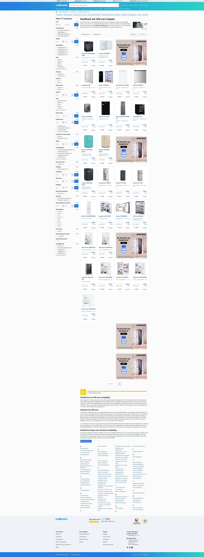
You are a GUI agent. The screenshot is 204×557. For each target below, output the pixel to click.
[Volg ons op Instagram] (130, 547)
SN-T (60, 213)
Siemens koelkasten (138, 470)
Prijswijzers (59, 536)
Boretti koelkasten (85, 471)
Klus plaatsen (123, 5)
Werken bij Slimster (108, 544)
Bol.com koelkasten (85, 469)
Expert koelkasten (85, 505)
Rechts (61, 164)
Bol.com (61, 246)
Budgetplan (62, 249)
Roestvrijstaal (62, 100)
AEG (60, 63)
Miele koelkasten (119, 500)
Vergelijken (59, 15)
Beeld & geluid (107, 9)
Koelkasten (74, 12)
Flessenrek (62, 157)
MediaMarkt (62, 253)
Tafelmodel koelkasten (139, 483)
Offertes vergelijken (61, 542)
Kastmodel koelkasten (103, 470)
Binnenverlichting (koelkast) (66, 150)
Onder (60, 87)
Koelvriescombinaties (107, 15)
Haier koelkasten (102, 451)
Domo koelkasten (84, 490)
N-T (59, 222)
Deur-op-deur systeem (64, 198)
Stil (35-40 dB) (62, 130)
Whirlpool (61, 67)
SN (59, 226)
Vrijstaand (61, 76)
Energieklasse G (63, 54)
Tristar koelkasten (137, 487)
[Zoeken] (117, 5)
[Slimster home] (62, 5)
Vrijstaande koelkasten (139, 493)
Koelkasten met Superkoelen (122, 446)
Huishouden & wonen (87, 9)
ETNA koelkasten (84, 501)
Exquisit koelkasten (85, 507)
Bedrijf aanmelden (134, 5)
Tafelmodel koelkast (64, 34)
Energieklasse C (63, 47)
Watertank (61, 193)
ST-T (60, 224)
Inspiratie (58, 534)
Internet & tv (127, 9)
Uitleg (77, 21)
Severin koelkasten (138, 468)
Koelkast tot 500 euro (84, 12)
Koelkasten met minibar (104, 503)
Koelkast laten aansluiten (104, 474)
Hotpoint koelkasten (103, 455)
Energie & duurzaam (61, 9)
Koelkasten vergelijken (121, 480)
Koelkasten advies (102, 478)
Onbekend (62, 126)
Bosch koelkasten (84, 473)
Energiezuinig (77, 15)
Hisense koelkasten (103, 453)
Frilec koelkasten (102, 446)
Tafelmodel (124, 15)
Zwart (60, 102)
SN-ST (60, 211)
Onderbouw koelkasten (139, 446)
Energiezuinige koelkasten (87, 499)
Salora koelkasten (137, 462)
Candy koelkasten (85, 481)
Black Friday (146, 15)
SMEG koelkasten (137, 476)
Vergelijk (85, 65)
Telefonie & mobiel (118, 9)
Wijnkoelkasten (133, 15)
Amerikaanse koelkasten (94, 15)
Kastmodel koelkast (64, 36)
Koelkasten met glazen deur (105, 491)
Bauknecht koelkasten (86, 460)
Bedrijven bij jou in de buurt (63, 544)
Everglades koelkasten (86, 503)
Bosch (60, 59)
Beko (60, 65)
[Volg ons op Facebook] (127, 547)
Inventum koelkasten (103, 465)
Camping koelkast (85, 479)
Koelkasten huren (102, 480)
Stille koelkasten (137, 478)
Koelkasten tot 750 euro (121, 478)
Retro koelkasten (137, 457)
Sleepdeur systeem (64, 200)
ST (59, 219)
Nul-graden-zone (63, 155)
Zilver (60, 106)
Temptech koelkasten (138, 485)
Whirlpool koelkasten (138, 498)
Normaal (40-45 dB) (64, 128)
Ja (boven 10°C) (63, 138)
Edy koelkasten (84, 495)
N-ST (60, 217)
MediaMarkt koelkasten (121, 497)
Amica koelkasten (85, 452)
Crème (60, 108)
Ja (59, 80)
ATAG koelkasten (84, 454)
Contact (81, 542)
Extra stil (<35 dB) (63, 131)
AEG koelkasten (84, 448)
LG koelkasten (119, 489)
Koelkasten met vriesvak (121, 457)
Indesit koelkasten (102, 463)
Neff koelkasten (119, 508)
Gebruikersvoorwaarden (62, 554)
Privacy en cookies (75, 554)
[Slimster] (57, 11)
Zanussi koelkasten (138, 507)
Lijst (134, 34)
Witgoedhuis (62, 251)
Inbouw (84, 15)
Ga (76, 24)
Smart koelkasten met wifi (139, 474)
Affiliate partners (83, 539)
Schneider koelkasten (138, 466)
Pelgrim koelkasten (138, 451)
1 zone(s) (61, 236)
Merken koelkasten (120, 499)
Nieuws (105, 542)
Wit (59, 104)
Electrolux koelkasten (86, 497)
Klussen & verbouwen (74, 9)
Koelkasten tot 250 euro (121, 476)
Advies (139, 15)
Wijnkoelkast (62, 32)
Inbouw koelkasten (103, 461)
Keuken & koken (98, 9)
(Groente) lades (63, 151)
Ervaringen (106, 539)
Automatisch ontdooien (65, 153)
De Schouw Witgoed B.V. (65, 247)
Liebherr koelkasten (120, 491)
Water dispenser (63, 169)
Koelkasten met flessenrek (105, 489)
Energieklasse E (63, 51)
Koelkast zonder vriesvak (104, 476)
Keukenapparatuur (64, 12)
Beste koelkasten (68, 15)
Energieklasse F (63, 53)
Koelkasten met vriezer (121, 459)
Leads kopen (82, 536)
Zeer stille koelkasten (138, 509)
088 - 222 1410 (132, 534)
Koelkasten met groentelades (105, 493)
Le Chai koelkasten (120, 487)
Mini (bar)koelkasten (120, 502)
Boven (60, 89)
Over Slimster (106, 536)
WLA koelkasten (137, 502)
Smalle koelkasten (137, 472)
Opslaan (93, 65)
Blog (57, 547)
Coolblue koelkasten (85, 485)
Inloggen (105, 534)
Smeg (60, 61)
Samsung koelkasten (138, 464)
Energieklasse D (63, 49)
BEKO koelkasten (84, 462)
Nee (60, 82)
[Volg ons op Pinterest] (132, 547)
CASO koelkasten (84, 483)
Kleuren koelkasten (103, 472)
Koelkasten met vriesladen (122, 455)
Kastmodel (117, 15)
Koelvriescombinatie (64, 30)
